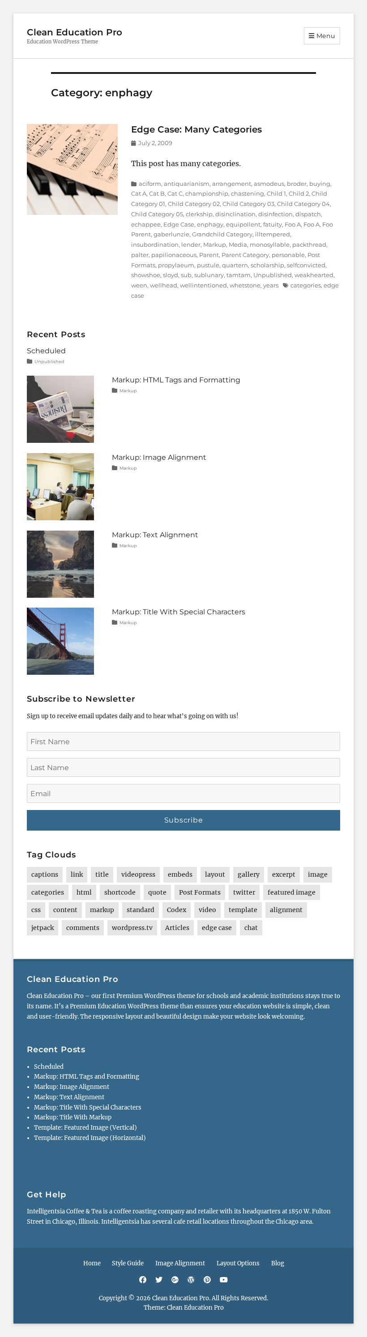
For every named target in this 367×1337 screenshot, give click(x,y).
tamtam (238, 275)
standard (140, 910)
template (243, 910)
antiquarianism (186, 183)
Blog (277, 1263)
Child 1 (276, 193)
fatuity (272, 224)
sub (186, 275)
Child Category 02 (194, 203)
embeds (180, 874)
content (65, 910)
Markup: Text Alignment (155, 535)
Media (238, 244)
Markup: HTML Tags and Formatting (176, 380)
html (84, 892)
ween (139, 285)
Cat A (138, 193)
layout (215, 874)
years (270, 285)
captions (44, 874)
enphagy (210, 224)
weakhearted (313, 275)
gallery (249, 874)
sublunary (209, 275)
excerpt (283, 874)
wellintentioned (203, 285)
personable (288, 254)
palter (140, 254)
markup (102, 910)
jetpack (42, 928)
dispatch (308, 214)
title (102, 874)
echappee (146, 224)
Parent (209, 254)
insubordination (155, 244)
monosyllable (270, 244)
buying (319, 183)
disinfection (275, 214)
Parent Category (245, 254)
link (77, 874)
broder (297, 183)
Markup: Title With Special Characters (178, 612)
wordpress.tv (132, 928)
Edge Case (178, 224)
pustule (208, 265)
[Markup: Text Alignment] (60, 563)
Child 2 (299, 193)
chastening (247, 193)
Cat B (157, 193)
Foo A (293, 224)
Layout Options (238, 1263)
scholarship (267, 265)
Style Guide (128, 1263)
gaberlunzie (171, 234)
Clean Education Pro (74, 32)
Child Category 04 (303, 203)
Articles (177, 928)
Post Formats (200, 892)
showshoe (145, 275)
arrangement (231, 183)
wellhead (163, 285)
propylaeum (176, 265)
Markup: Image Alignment (159, 457)
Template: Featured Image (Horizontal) (90, 1138)
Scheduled (46, 351)
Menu (325, 36)
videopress (138, 874)
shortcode (120, 892)
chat (251, 928)
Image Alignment (180, 1263)
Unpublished (272, 275)
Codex (176, 910)
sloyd (170, 275)
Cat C (175, 193)
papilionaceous (173, 254)
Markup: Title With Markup (72, 1117)
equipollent (243, 224)
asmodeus (269, 183)
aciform (150, 183)
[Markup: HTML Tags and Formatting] (60, 409)
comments (82, 928)
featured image (292, 892)
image (318, 874)
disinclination (235, 214)
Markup (214, 244)
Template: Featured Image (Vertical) (85, 1127)
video (207, 910)
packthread (309, 244)
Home (92, 1263)
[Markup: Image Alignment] (60, 486)
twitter (244, 892)
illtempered (272, 234)
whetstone (245, 285)
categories (305, 285)
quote (157, 892)
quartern (235, 265)
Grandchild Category (222, 234)
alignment (286, 910)
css (36, 910)
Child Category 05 (157, 214)
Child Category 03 (248, 203)
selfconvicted (306, 265)
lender (191, 244)
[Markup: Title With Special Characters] (60, 641)
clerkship (199, 214)
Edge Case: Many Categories (196, 129)
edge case (217, 928)
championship (206, 193)
